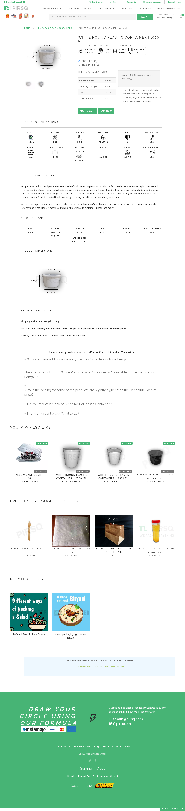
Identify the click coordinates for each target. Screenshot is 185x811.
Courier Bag (145, 8)
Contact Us (130, 2)
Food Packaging (52, 8)
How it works (97, 2)
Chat (114, 2)
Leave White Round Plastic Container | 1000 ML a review (99, 666)
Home (27, 28)
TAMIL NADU (164, 16)
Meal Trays (128, 8)
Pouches (89, 8)
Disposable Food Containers (55, 28)
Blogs (96, 746)
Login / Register (174, 2)
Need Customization (168, 8)
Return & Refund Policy (116, 746)
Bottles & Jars (108, 8)
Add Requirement (172, 808)
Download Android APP (15, 2)
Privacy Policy (82, 746)
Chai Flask (73, 8)
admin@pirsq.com (153, 2)
